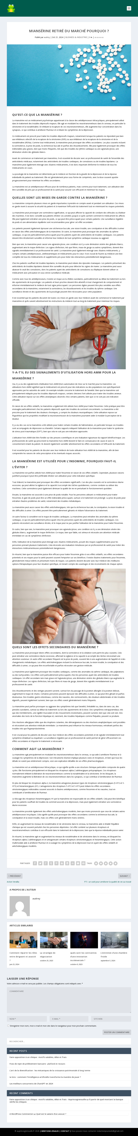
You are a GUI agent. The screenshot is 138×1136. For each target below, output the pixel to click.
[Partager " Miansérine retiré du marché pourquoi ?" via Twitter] (40, 863)
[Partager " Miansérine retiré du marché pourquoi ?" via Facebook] (35, 863)
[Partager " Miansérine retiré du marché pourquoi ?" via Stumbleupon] (72, 863)
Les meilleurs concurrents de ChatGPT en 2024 (31, 1083)
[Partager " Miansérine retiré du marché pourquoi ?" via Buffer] (67, 863)
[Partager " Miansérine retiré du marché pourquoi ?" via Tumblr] (51, 863)
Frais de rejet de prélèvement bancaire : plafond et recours (37, 1063)
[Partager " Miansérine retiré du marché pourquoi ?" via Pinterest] (56, 863)
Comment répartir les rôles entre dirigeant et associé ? (23, 957)
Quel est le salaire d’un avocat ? (51, 1114)
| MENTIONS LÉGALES (49, 1131)
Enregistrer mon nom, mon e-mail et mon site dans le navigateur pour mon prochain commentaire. (53, 1026)
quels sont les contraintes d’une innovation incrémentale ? (83, 957)
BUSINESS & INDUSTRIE (76, 37)
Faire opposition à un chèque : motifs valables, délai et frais (38, 1057)
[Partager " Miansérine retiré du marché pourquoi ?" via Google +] (45, 863)
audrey (47, 37)
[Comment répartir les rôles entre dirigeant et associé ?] (23, 940)
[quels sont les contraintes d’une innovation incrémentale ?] (84, 940)
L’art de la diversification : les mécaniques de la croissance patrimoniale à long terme (50, 1070)
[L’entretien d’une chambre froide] (114, 940)
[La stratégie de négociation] (54, 940)
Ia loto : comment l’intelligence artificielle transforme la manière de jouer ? (45, 1077)
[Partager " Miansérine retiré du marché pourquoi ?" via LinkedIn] (62, 863)
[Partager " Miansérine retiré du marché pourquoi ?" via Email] (78, 863)
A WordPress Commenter (21, 1114)
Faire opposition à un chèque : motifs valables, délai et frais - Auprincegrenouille (48, 1099)
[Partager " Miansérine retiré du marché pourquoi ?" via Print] (83, 863)
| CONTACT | (65, 1131)
